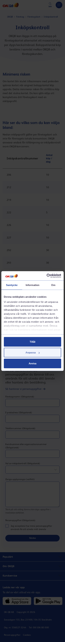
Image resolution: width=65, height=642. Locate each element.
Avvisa (32, 363)
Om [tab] (53, 284)
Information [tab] (32, 284)
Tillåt (32, 341)
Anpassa (31, 352)
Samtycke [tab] (12, 284)
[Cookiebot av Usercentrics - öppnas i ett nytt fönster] (46, 276)
